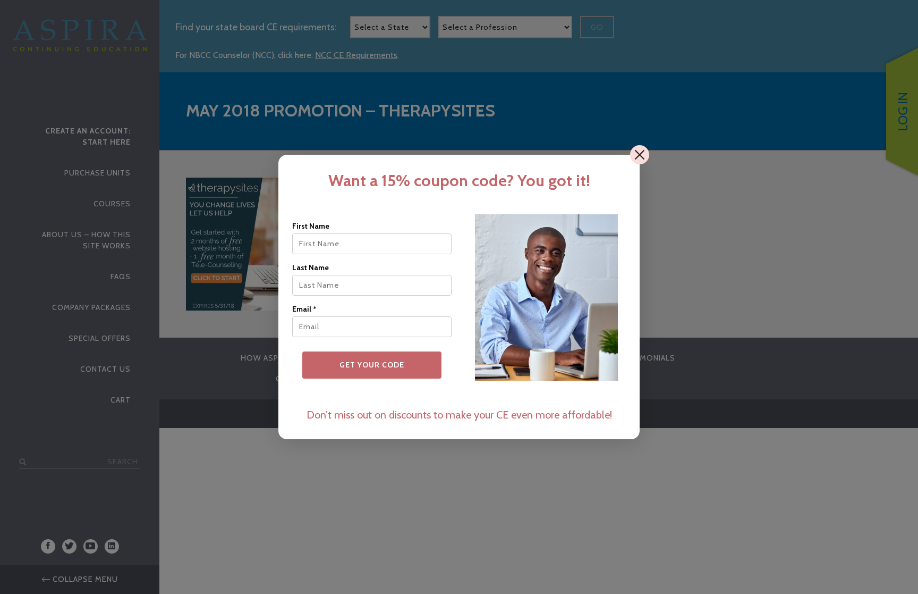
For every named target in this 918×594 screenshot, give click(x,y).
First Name (310, 226)
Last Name (310, 267)
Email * (304, 309)
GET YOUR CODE (371, 365)
